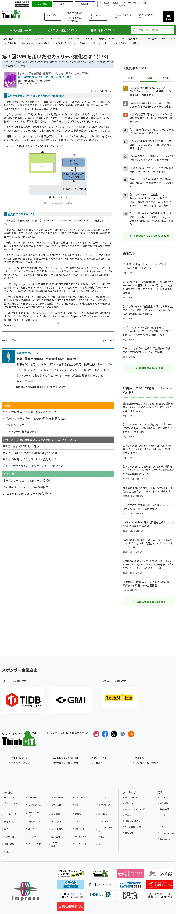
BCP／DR (32, 836)
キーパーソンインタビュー (137, 809)
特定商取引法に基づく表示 (65, 762)
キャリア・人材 (34, 843)
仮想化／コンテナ (108, 38)
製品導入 (85, 4)
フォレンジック (15, 425)
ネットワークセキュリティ (21, 431)
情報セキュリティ (132, 821)
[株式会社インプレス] (25, 891)
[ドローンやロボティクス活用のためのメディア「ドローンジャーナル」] (130, 897)
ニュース (163, 797)
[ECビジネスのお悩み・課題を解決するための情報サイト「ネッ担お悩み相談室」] (70, 908)
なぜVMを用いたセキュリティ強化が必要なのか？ (37, 418)
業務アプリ (9, 821)
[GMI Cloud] (70, 700)
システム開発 (150, 38)
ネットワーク (56, 38)
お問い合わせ (100, 757)
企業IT (63, 4)
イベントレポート (62, 43)
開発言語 (55, 813)
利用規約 (139, 757)
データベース (10, 813)
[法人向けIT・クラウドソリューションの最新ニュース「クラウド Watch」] (70, 886)
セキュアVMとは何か (25, 446)
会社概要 (98, 762)
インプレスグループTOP (146, 762)
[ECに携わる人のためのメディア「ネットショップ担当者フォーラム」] (159, 886)
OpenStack (44, 43)
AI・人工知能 (10, 43)
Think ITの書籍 (119, 43)
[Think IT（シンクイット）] (19, 743)
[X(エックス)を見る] (114, 734)
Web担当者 (104, 3)
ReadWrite (165, 838)
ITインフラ (24, 38)
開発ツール (80, 813)
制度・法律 (9, 851)
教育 (100, 843)
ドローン (113, 6)
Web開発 (103, 813)
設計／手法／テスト (35, 814)
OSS (6, 828)
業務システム (131, 803)
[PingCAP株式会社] (23, 700)
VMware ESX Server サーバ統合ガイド (27, 493)
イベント (163, 821)
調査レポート (131, 815)
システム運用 (10, 836)
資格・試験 (9, 843)
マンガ (103, 43)
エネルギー (104, 6)
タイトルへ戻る (9, 340)
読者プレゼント (97, 17)
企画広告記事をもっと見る (151, 601)
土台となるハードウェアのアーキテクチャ (37, 466)
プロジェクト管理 (105, 829)
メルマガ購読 (52, 17)
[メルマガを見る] (96, 734)
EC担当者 (115, 3)
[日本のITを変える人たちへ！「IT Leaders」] (100, 886)
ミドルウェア (104, 804)
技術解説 (164, 803)
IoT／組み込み (130, 38)
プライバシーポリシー (21, 762)
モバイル (79, 821)
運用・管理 (80, 828)
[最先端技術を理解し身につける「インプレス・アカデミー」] (159, 897)
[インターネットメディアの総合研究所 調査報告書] (159, 875)
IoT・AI (123, 3)
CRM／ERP (103, 821)
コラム (162, 827)
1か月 (166, 78)
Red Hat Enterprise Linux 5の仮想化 (27, 487)
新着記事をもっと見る (151, 368)
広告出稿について (146, 16)
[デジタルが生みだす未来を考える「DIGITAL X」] (100, 897)
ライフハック (80, 843)
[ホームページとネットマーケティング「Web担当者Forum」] (130, 875)
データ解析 (56, 821)
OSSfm (136, 43)
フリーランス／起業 (58, 844)
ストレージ (73, 38)
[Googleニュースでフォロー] (122, 734)
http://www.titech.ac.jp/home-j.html (41, 386)
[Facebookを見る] (105, 734)
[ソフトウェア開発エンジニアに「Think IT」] (100, 875)
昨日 (130, 78)
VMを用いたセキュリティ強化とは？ (34, 459)
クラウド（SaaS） (35, 821)
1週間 (148, 78)
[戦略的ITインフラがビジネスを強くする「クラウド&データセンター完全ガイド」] (70, 875)
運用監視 (55, 836)
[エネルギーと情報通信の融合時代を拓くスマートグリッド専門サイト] (130, 886)
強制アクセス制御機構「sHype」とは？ (35, 453)
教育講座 (121, 6)
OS (164, 38)
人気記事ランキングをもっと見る (151, 236)
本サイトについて (19, 757)
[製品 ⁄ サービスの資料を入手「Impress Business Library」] (70, 897)
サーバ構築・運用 (19, 61)
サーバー (40, 38)
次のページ (106, 90)
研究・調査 (142, 3)
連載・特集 (8, 38)
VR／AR (31, 828)
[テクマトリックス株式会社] (119, 697)
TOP (6, 61)
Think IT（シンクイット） (19, 14)
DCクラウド (132, 3)
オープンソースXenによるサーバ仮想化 (27, 480)
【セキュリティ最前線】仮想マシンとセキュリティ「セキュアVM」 (58, 61)
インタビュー (81, 43)
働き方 (101, 836)
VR (94, 43)
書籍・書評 (164, 809)
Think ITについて (123, 16)
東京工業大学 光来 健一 (37, 80)
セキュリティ (80, 836)
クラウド (89, 38)
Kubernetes (27, 43)
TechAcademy (167, 832)
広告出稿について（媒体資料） (66, 757)
